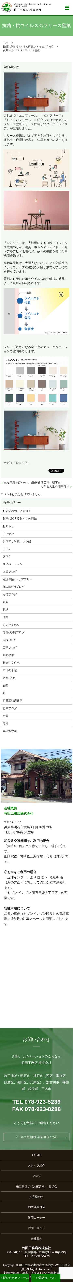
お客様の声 (36, 1196)
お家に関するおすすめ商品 (18, 46)
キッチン (8, 533)
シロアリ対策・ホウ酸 (17, 541)
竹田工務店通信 (13, 700)
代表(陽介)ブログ (14, 586)
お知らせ (39, 46)
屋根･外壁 (9, 640)
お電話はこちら (46, 1277)
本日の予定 (10, 670)
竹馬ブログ (10, 708)
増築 (5, 617)
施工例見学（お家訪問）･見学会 (36, 1186)
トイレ (7, 548)
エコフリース (28, 115)
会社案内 (36, 1238)
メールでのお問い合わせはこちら (36, 1137)
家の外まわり (11, 624)
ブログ (49, 46)
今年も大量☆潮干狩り (55, 486)
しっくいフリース (19, 119)
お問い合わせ (36, 1228)
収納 (5, 609)
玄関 (5, 685)
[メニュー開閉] (67, 8)
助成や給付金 (36, 1207)
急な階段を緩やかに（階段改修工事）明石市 (32, 482)
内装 (5, 602)
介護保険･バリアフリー (17, 579)
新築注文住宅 (11, 662)
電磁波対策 (10, 731)
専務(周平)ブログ (14, 632)
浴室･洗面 (9, 678)
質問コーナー (36, 1217)
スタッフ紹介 (36, 1165)
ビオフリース (52, 115)
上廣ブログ (10, 571)
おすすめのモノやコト (17, 510)
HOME (36, 1155)
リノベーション (13, 564)
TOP (5, 42)
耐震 (5, 716)
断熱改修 (8, 655)
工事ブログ (10, 647)
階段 (5, 723)
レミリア (22, 462)
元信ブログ (10, 594)
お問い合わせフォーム (14, 1277)
